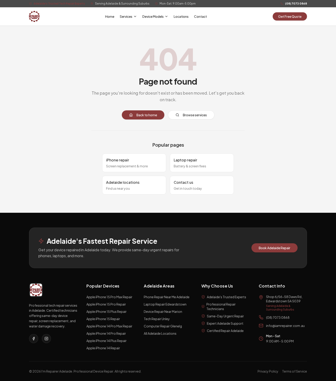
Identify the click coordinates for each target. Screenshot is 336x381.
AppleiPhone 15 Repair (103, 319)
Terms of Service (294, 371)
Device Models (153, 16)
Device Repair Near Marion (163, 311)
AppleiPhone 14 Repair (103, 348)
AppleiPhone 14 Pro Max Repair (109, 326)
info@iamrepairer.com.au (285, 326)
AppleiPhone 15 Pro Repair (106, 304)
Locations (181, 16)
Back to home (146, 115)
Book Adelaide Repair (274, 248)
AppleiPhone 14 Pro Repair (106, 333)
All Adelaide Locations (160, 333)
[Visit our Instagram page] (46, 338)
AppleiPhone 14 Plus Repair (106, 341)
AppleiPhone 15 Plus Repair (106, 311)
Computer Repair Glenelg (163, 326)
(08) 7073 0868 (296, 3)
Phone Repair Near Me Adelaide (166, 297)
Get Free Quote (289, 16)
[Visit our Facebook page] (33, 338)
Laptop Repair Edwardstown (165, 304)
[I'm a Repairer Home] (34, 16)
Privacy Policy (268, 371)
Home (109, 16)
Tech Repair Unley (157, 319)
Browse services (195, 115)
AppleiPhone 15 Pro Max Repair (109, 297)
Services (126, 16)
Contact (200, 16)
